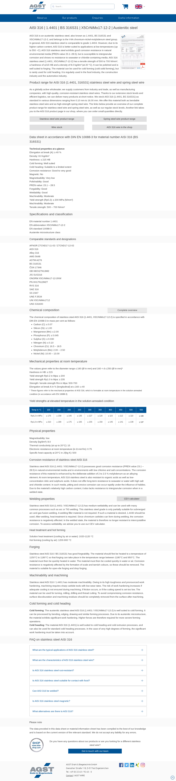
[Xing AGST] (137, 765)
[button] (42, 18)
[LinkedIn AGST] (132, 765)
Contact (69, 775)
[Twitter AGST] (127, 765)
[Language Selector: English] (140, 6)
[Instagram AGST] (143, 765)
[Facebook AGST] (121, 765)
